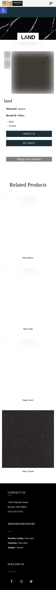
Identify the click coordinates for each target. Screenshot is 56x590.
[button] (3, 10)
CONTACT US (29, 134)
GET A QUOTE (29, 143)
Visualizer (29, 169)
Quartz (22, 108)
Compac (12, 126)
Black (11, 122)
